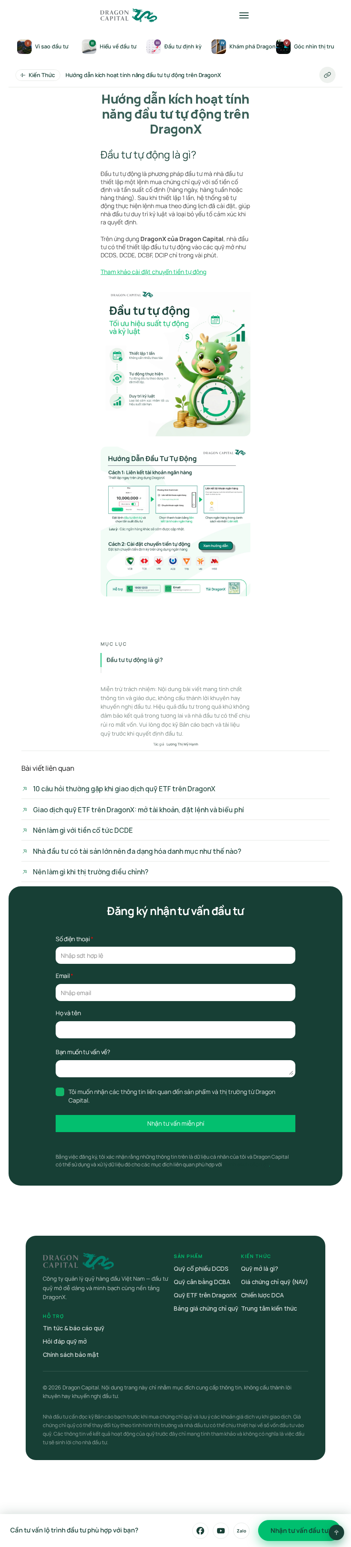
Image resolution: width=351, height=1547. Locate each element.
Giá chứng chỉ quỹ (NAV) (274, 1282)
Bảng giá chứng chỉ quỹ (206, 1308)
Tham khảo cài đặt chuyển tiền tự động (153, 272)
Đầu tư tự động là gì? (135, 660)
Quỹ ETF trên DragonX (205, 1295)
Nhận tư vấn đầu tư (299, 1530)
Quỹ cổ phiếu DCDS (201, 1268)
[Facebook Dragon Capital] (200, 1531)
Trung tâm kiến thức (269, 1308)
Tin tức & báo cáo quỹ (73, 1328)
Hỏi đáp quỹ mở (65, 1341)
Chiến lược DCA (262, 1295)
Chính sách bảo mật (71, 1354)
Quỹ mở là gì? (259, 1268)
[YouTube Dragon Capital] (221, 1531)
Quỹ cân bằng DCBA (202, 1282)
